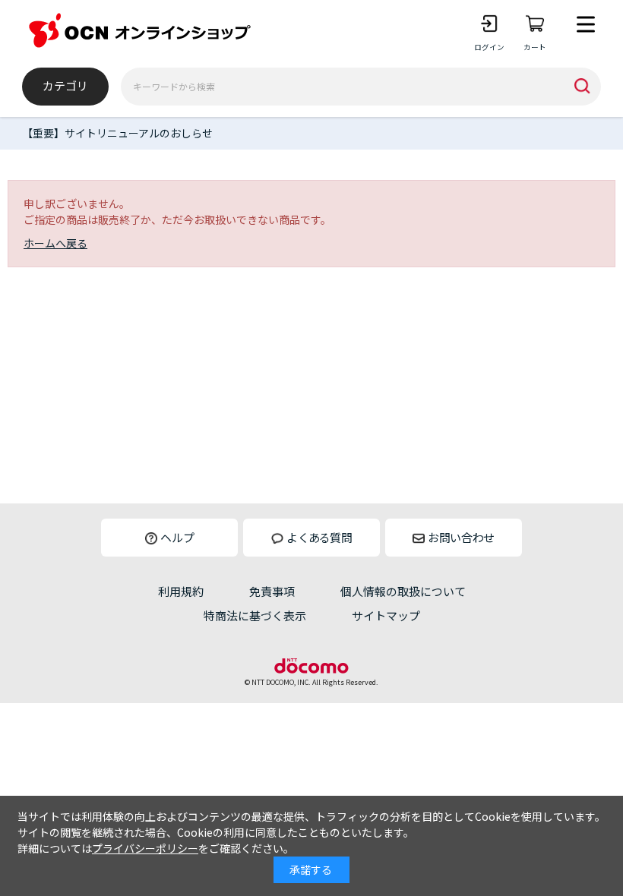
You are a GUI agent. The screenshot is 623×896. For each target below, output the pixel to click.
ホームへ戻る (55, 243)
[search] (582, 87)
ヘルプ (177, 537)
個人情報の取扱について (403, 591)
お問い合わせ (461, 537)
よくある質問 (319, 537)
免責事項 (272, 591)
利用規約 (181, 591)
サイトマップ (386, 615)
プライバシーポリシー (145, 848)
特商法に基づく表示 (255, 615)
